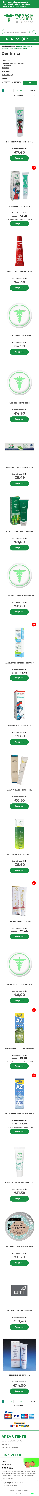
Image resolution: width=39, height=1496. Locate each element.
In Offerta (7, 75)
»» (21, 90)
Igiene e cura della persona (13, 64)
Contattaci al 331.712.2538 (14, 2)
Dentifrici (5, 68)
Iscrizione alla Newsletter (12, 1441)
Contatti (5, 1444)
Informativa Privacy (10, 1447)
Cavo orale (13, 48)
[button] (24, 95)
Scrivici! (24, 6)
